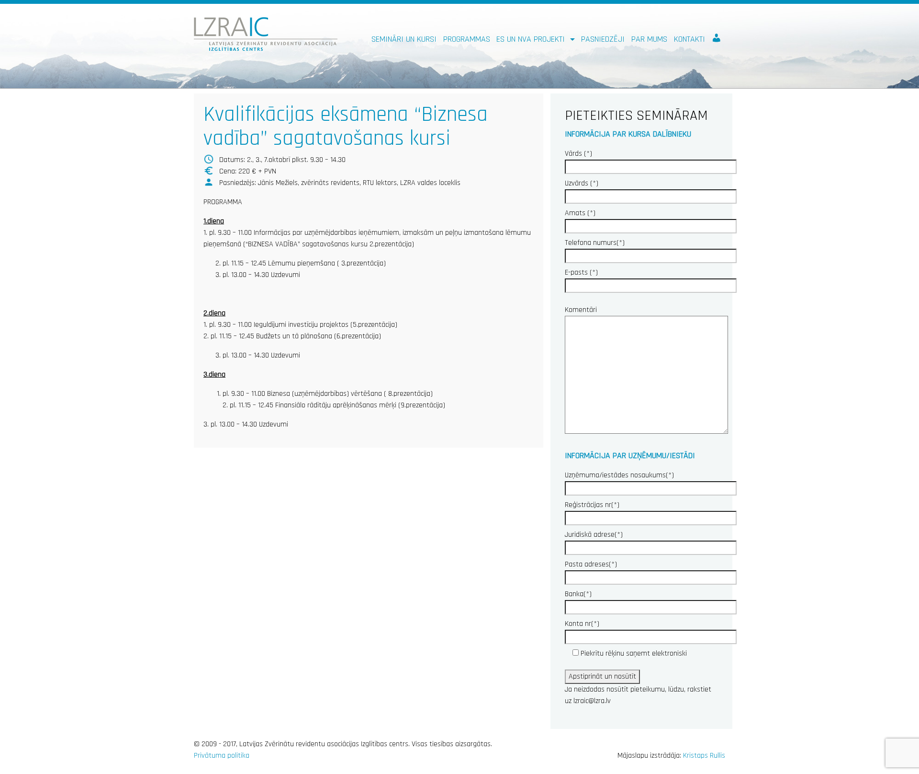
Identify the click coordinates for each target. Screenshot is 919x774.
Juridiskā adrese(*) (594, 535)
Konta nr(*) (582, 624)
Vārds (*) (578, 154)
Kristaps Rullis (704, 756)
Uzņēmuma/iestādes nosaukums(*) (619, 475)
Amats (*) (580, 213)
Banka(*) (578, 594)
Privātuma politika (221, 756)
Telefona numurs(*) (595, 243)
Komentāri (581, 310)
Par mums (649, 39)
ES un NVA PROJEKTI (531, 39)
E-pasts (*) (581, 272)
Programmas (466, 39)
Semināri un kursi (404, 39)
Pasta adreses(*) (591, 564)
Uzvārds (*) (581, 183)
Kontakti (689, 39)
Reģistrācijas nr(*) (592, 505)
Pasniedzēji (603, 39)
